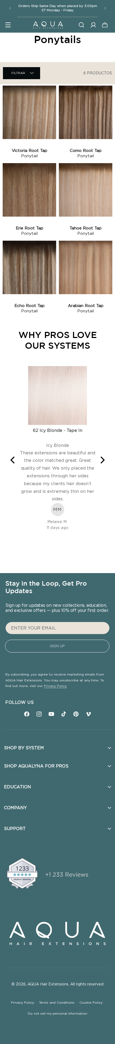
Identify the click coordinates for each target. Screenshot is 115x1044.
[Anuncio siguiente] (105, 8)
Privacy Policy (55, 686)
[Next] (102, 460)
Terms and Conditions (57, 1002)
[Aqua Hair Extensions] (48, 25)
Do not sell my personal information (57, 1013)
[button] (8, 25)
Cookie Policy (91, 1002)
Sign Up (57, 646)
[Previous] (13, 460)
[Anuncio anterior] (10, 8)
